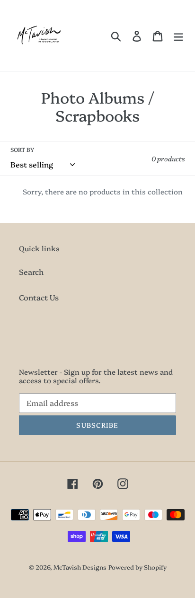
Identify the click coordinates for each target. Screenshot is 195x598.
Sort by (22, 149)
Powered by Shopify (137, 567)
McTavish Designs (79, 567)
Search (31, 271)
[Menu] (178, 36)
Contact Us (39, 297)
